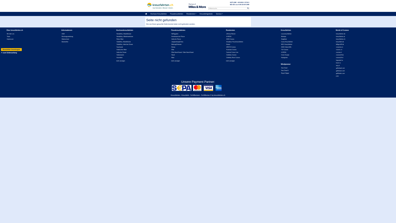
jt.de (337, 76)
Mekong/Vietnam (176, 44)
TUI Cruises (284, 49)
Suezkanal (120, 47)
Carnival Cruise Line (232, 52)
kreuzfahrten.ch (340, 39)
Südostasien (120, 55)
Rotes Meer (120, 39)
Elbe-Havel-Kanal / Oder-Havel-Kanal (182, 52)
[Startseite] (147, 14)
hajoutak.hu (339, 60)
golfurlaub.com (340, 68)
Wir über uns (10, 34)
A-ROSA (228, 36)
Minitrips (283, 36)
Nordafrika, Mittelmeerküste (125, 36)
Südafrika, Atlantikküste (124, 42)
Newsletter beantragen (11, 49)
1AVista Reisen (230, 34)
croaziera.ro (339, 47)
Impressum (10, 39)
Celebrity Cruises (231, 55)
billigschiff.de (340, 44)
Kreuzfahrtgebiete (206, 14)
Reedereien (190, 14)
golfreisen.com (340, 71)
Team (8, 36)
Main (172, 57)
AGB (63, 34)
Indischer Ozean (121, 52)
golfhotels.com (340, 73)
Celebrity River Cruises (233, 57)
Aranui (228, 44)
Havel (173, 55)
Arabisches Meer (122, 49)
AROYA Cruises (231, 47)
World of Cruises (342, 30)
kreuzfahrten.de (340, 34)
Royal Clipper (285, 73)
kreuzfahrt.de (340, 42)
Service (219, 14)
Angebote (284, 39)
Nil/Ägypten (174, 34)
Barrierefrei (65, 42)
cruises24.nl (339, 57)
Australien (120, 57)
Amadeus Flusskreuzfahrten (234, 42)
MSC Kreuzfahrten (286, 44)
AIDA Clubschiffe (286, 47)
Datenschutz (65, 39)
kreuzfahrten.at (340, 36)
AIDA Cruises (230, 39)
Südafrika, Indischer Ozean (125, 44)
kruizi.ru (338, 63)
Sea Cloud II (285, 70)
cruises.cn (339, 49)
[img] (248, 8)
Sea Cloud (284, 68)
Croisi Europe (285, 55)
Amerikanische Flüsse (178, 36)
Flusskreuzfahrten (176, 14)
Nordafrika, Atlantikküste (124, 34)
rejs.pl (338, 65)
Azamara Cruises (231, 49)
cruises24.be (340, 55)
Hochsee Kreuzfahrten (158, 14)
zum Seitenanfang (9, 53)
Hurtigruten (284, 57)
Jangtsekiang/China (177, 42)
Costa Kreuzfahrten (287, 42)
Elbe (172, 49)
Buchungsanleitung (67, 36)
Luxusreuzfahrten (286, 34)
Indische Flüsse (176, 39)
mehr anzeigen (120, 61)
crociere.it (339, 52)
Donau (173, 47)
